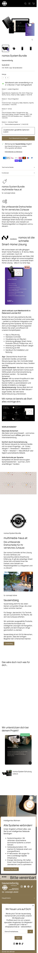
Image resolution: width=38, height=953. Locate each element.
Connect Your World (11, 869)
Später (18, 938)
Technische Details (8, 167)
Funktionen (5, 173)
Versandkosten (17, 68)
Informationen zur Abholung (13, 152)
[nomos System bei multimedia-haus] (18, 413)
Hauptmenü (6, 898)
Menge (4, 74)
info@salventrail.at (12, 927)
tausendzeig (9, 643)
